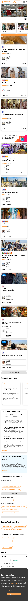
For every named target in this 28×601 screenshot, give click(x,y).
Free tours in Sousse (7, 537)
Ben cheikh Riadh (9, 329)
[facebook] (4, 563)
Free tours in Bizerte (19, 537)
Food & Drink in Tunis (7, 526)
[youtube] (7, 563)
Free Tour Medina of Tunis (9, 83)
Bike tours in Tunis (19, 500)
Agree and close (14, 594)
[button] (8, 27)
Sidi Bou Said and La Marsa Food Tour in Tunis (13, 50)
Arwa (7, 198)
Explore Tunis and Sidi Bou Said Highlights (11, 322)
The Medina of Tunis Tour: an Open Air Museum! (13, 256)
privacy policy (14, 583)
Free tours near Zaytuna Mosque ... (10, 512)
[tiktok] (12, 563)
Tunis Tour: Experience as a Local (12, 355)
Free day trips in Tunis (7, 500)
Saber (7, 263)
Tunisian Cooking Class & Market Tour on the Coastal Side (13, 289)
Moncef (7, 230)
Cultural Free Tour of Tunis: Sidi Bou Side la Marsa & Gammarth (12, 115)
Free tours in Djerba (7, 541)
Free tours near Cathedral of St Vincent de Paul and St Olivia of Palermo (14, 506)
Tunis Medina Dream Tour (10, 224)
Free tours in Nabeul (7, 547)
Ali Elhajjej (8, 361)
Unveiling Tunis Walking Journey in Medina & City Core (12, 159)
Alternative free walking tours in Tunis (11, 489)
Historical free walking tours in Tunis (10, 486)
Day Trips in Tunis (6, 529)
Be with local (8, 57)
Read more (4, 450)
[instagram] (2, 563)
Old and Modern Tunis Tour (10, 192)
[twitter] (9, 563)
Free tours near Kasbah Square (9, 509)
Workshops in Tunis (17, 529)
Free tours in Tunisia (9, 5)
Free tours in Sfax (21, 544)
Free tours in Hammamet (8, 544)
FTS (6, 89)
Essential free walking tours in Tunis (10, 483)
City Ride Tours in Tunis (20, 526)
